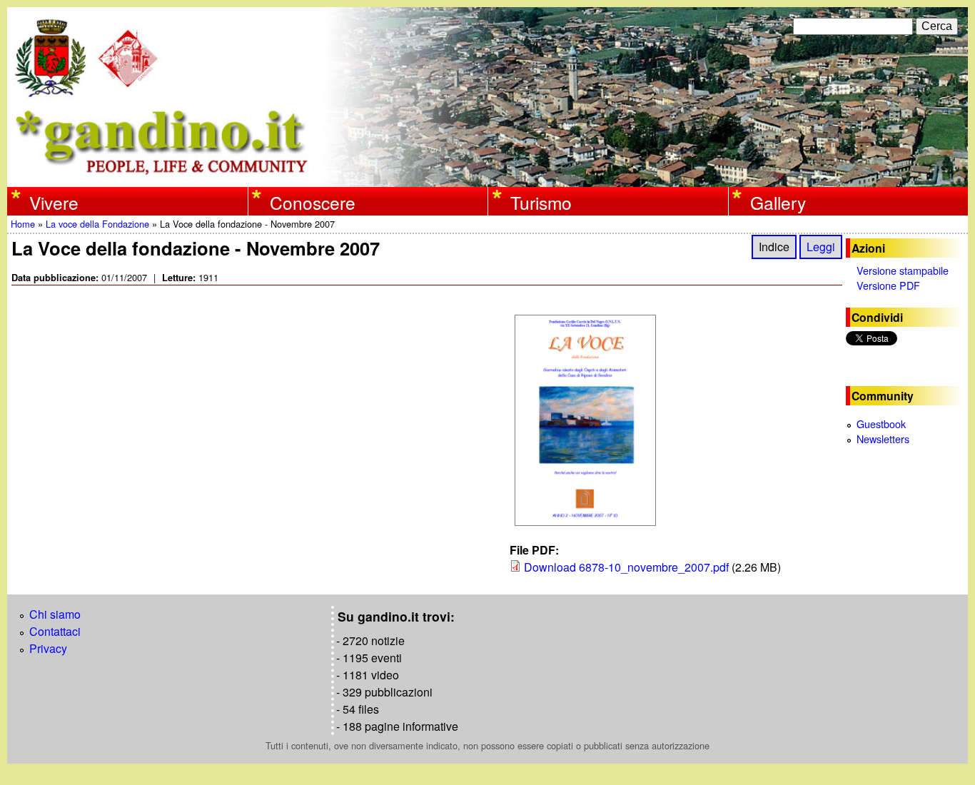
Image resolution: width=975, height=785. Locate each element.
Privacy (48, 648)
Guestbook (881, 423)
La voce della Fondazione (97, 224)
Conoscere (312, 202)
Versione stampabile (903, 270)
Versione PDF (888, 285)
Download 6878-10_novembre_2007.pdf (626, 567)
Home (23, 224)
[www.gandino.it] (487, 178)
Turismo (541, 202)
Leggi (821, 246)
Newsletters (883, 438)
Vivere (54, 202)
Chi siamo (55, 614)
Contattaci (55, 631)
